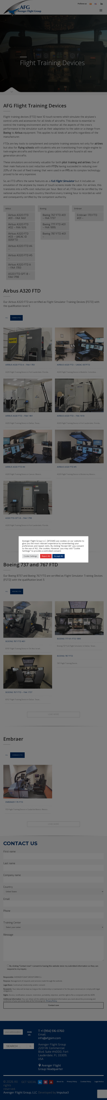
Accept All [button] (58, 556)
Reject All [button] (46, 556)
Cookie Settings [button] (30, 556)
